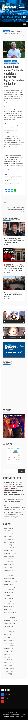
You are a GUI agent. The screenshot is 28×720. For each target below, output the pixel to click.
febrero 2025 (8, 573)
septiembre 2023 (9, 620)
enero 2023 (7, 643)
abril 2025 (7, 567)
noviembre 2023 (9, 615)
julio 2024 (7, 592)
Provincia (7, 63)
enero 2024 (7, 609)
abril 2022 (7, 665)
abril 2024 (7, 601)
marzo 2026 (7, 539)
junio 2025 (7, 561)
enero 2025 (7, 576)
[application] (14, 317)
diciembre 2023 (8, 612)
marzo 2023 (7, 637)
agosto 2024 (8, 590)
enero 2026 (7, 545)
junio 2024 (7, 595)
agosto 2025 (8, 556)
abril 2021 (7, 674)
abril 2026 (7, 536)
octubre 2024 (8, 584)
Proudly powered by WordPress (11, 714)
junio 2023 (7, 629)
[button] (14, 317)
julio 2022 (7, 657)
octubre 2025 (8, 550)
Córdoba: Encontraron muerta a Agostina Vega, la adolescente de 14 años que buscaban (14, 507)
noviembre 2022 (9, 648)
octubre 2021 (8, 668)
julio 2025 (7, 559)
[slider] (13, 337)
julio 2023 (7, 626)
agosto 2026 (8, 528)
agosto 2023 (8, 623)
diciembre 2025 (8, 547)
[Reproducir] (5, 322)
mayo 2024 (7, 598)
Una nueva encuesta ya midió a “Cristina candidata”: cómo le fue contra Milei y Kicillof (14, 240)
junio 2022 (7, 660)
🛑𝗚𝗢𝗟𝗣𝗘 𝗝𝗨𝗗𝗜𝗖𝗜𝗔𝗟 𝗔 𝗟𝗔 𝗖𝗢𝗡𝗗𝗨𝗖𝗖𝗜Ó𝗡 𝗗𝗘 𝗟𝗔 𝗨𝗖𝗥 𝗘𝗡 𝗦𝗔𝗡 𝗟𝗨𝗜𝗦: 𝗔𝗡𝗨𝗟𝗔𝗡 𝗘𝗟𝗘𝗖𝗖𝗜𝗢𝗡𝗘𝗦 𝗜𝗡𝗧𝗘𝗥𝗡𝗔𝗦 (14, 267)
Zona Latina (14, 63)
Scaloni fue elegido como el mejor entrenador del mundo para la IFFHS (14, 209)
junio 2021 (7, 671)
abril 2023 (7, 634)
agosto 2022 (8, 654)
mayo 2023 (7, 632)
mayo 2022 (7, 662)
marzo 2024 (7, 604)
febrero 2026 (8, 542)
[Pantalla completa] (23, 322)
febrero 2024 (8, 606)
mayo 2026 (7, 533)
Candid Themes (19, 716)
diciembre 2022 (8, 646)
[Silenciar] (21, 322)
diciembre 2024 (8, 578)
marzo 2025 (7, 570)
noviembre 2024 (9, 581)
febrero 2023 (8, 640)
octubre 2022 (8, 651)
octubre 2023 (8, 618)
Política (14, 61)
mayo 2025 (7, 564)
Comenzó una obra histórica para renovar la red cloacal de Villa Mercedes (13, 294)
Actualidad (8, 61)
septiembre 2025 (9, 553)
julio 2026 (7, 531)
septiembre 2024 (9, 587)
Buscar (5, 468)
